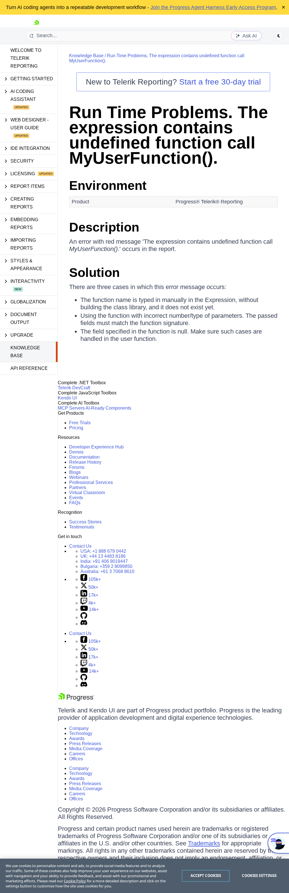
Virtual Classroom (87, 492)
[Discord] (83, 623)
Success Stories (85, 521)
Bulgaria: (106, 566)
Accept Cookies (206, 875)
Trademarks (204, 843)
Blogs (75, 472)
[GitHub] (83, 617)
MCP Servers (71, 408)
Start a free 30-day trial (220, 81)
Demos (76, 452)
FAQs (74, 502)
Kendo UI (67, 398)
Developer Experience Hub (96, 447)
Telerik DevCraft (74, 387)
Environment (107, 185)
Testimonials (81, 527)
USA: (103, 551)
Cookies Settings (259, 875)
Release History (85, 462)
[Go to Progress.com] (76, 699)
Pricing (76, 427)
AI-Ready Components (108, 408)
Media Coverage (85, 748)
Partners (77, 487)
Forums (76, 467)
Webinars (78, 477)
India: (104, 561)
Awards (76, 738)
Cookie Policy (75, 880)
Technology (80, 733)
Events (76, 497)
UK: (103, 556)
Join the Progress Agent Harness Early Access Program (213, 7)
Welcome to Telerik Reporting (25, 58)
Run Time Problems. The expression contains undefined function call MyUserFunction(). (168, 135)
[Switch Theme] (278, 35)
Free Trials (80, 422)
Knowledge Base (25, 351)
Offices (76, 758)
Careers (77, 753)
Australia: (107, 571)
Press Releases (85, 743)
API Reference (29, 368)
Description (104, 227)
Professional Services (91, 482)
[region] (144, 876)
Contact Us (80, 546)
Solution (94, 272)
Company (79, 728)
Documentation (84, 457)
